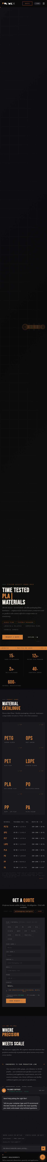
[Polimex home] (11, 3)
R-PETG (10, 931)
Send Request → (15, 1001)
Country (9, 982)
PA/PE (33, 931)
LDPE (29, 927)
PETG (9, 927)
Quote (27, 3)
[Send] (43, 1148)
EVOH (9, 935)
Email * (9, 967)
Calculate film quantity (12, 1142)
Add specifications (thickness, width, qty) (24, 990)
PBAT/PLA (28, 935)
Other (10, 939)
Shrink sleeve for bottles (12, 1135)
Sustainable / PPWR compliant (14, 1138)
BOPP (18, 931)
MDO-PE (17, 935)
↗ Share (39, 911)
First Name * (11, 944)
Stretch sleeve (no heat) (34, 1135)
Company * (9, 959)
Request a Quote (12, 637)
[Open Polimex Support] (42, 1157)
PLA (36, 927)
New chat (41, 1090)
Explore (31, 637)
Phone (8, 975)
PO (23, 927)
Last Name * (10, 952)
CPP (26, 931)
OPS (16, 927)
